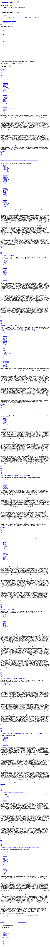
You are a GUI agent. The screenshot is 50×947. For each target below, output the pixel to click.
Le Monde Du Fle (7, 353)
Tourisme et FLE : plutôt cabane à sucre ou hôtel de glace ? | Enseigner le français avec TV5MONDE (20, 847)
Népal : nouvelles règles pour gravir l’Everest (9, 535)
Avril (4, 334)
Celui (4, 615)
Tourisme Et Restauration (8, 108)
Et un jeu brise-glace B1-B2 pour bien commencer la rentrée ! (12, 792)
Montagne (5, 424)
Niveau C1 (32, 17)
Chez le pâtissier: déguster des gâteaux (7, 609)
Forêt (4, 262)
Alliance (5, 170)
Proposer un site (6, 17)
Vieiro (4, 428)
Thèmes (10, 17)
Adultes (5, 167)
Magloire (5, 742)
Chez (4, 616)
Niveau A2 (19, 17)
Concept (5, 178)
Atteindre (5, 542)
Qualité (4, 201)
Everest (5, 545)
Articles (5, 80)
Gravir (4, 553)
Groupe (5, 343)
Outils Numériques (7, 358)
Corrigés (5, 860)
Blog (4, 18)
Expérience (5, 185)
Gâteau (4, 623)
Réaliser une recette (4, 77)
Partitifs (5, 96)
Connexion (5, 22)
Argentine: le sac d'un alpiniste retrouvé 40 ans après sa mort (12, 413)
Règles (4, 561)
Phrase (5, 801)
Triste (4, 278)
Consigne (5, 180)
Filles (4, 422)
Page (5, 200)
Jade (4, 346)
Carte (4, 797)
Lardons (5, 93)
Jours (4, 194)
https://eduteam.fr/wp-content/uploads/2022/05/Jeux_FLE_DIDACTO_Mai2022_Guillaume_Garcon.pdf (18, 330)
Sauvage (5, 273)
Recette (5, 102)
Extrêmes (5, 485)
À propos (5, 20)
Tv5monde (5, 207)
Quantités (5, 100)
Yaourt (4, 113)
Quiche (4, 101)
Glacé (4, 266)
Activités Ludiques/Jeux (8, 332)
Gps (4, 552)
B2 (1, 72)
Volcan (4, 429)
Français (5, 549)
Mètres (4, 556)
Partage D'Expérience (7, 360)
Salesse (4, 206)
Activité (5, 166)
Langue (5, 352)
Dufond (5, 86)
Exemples (5, 87)
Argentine (5, 419)
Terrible (5, 277)
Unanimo (5, 365)
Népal (4, 558)
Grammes (5, 91)
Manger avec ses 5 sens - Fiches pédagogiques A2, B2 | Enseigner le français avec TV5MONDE (19, 160)
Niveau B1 (24, 17)
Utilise (5, 110)
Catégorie (5, 337)
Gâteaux (5, 624)
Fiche (5, 188)
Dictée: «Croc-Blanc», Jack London (7, 255)
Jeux (4, 349)
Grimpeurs (5, 554)
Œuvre (5, 199)
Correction (5, 859)
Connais (5, 618)
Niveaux (5, 357)
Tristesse (5, 280)
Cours (5, 685)
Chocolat (5, 83)
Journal (5, 555)
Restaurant (5, 204)
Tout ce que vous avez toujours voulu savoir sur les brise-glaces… (13, 678)
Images (5, 487)
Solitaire (5, 275)
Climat (5, 482)
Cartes (5, 336)
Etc (4, 183)
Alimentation (6, 168)
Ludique (5, 355)
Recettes (5, 103)
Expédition (5, 421)
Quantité (5, 99)
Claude (4, 481)
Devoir (4, 739)
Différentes (5, 181)
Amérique (5, 852)
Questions (5, 202)
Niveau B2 (28, 17)
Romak (4, 632)
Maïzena (5, 95)
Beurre (4, 82)
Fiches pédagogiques (7, 16)
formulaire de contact (22, 922)
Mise (5, 196)
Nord (4, 271)
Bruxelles (5, 175)
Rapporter (5, 560)
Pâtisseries (5, 629)
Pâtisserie (5, 628)
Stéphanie (5, 104)
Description (6, 341)
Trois (4, 109)
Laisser (5, 195)
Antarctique (5, 480)
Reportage (6, 203)
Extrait (5, 261)
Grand (5, 268)
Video (4, 111)
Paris (4, 627)
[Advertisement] (25, 51)
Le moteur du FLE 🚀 (9, 2)
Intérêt (4, 345)
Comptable (5, 84)
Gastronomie (6, 190)
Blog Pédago (6, 684)
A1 (1, 75)
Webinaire (5, 366)
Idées (4, 344)
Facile (5, 548)
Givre (4, 265)
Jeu (4, 348)
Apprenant (6, 171)
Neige (4, 557)
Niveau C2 (37, 17)
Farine (4, 89)
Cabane (5, 856)
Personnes (5, 97)
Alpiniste (5, 418)
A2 (1, 74)
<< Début (2, 913)
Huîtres (4, 192)
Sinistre (5, 274)
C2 (1, 70)
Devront (5, 544)
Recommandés (6, 362)
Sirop (4, 872)
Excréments (5, 546)
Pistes (4, 868)
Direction (5, 484)
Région (5, 871)
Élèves (5, 686)
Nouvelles (5, 559)
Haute (4, 423)
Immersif (5, 193)
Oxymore (5, 272)
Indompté (5, 270)
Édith (4, 741)
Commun (5, 177)
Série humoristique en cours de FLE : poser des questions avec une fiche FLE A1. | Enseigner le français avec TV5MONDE (24, 733)
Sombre (5, 276)
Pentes (4, 425)
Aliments (5, 79)
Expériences (5, 187)
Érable (4, 862)
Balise (4, 543)
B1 (1, 73)
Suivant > (18, 913)
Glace (4, 90)
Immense (5, 269)
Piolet (4, 426)
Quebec (5, 869)
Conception (6, 179)
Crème (4, 85)
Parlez (4, 800)
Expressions (6, 88)
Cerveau (5, 176)
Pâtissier (5, 630)
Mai (4, 356)
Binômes (5, 173)
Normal (5, 488)
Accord (5, 165)
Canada (5, 857)
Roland (4, 205)
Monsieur (5, 626)
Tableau (5, 107)
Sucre (4, 105)
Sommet (5, 562)
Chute (4, 858)
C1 (1, 71)
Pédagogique (6, 361)
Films (4, 486)
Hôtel (4, 866)
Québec (5, 870)
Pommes (5, 98)
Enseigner (5, 182)
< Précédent (7, 913)
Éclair (4, 621)
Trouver (5, 364)
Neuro (4, 197)
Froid (4, 263)
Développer (5, 342)
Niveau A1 (15, 17)
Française (5, 189)
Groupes (5, 865)
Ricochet (5, 363)
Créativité (5, 340)
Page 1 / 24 (13, 913)
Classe (5, 338)
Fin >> (22, 913)
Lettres (5, 354)
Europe (5, 184)
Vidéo (5, 112)
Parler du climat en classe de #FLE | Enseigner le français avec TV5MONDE (15, 475)
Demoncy (5, 620)
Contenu (5, 339)
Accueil (4, 15)
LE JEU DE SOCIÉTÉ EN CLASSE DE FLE (9, 325)
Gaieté (4, 264)
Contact (8, 21)
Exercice (5, 420)
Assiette (5, 172)
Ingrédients (5, 92)
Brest (4, 614)
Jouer (4, 350)
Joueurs (5, 351)
